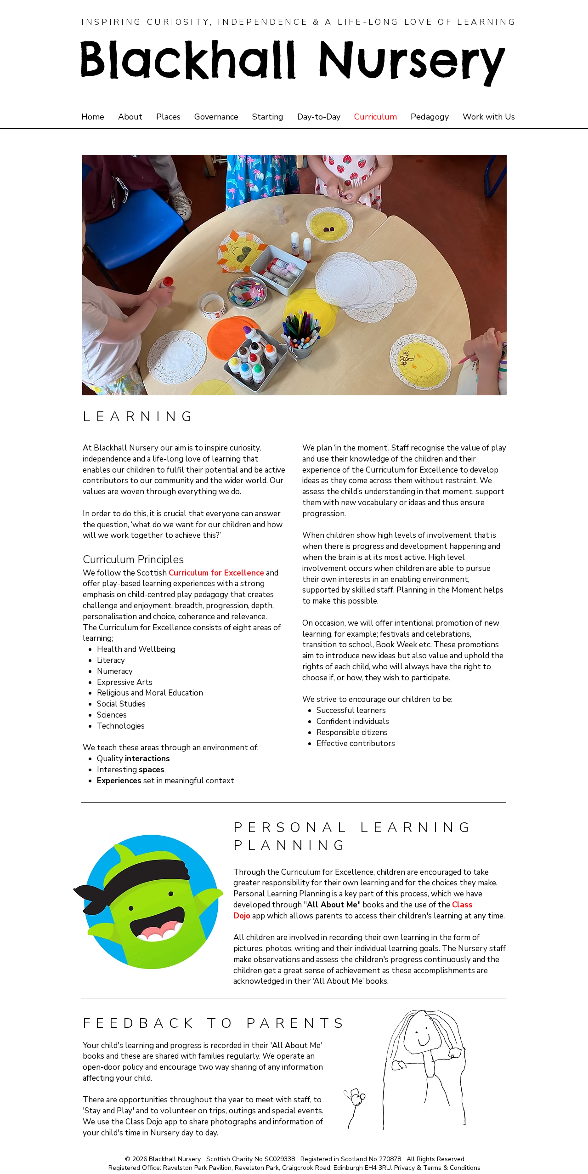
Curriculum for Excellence (216, 573)
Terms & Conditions (452, 1167)
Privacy (404, 1167)
